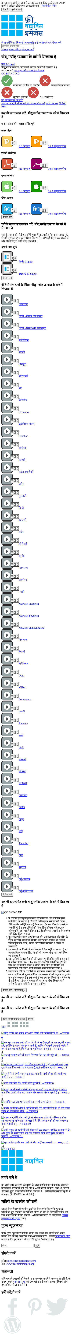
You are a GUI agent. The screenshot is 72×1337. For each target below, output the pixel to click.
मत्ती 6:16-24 (8, 64)
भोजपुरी (22, 364)
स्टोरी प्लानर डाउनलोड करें (14, 1019)
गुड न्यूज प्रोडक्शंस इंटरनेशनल (29, 70)
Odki (21, 675)
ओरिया (22, 687)
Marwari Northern (29, 603)
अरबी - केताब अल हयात (30, 316)
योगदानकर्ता (27, 42)
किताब (4, 49)
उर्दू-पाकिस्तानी (26, 891)
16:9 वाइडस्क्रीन (57, 146)
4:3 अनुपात (24, 146)
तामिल (22, 807)
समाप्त (30, 1019)
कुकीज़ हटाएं (17, 9)
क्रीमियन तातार (26, 424)
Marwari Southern (29, 615)
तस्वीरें (8, 42)
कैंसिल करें (7, 217)
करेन (21, 531)
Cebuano (24, 412)
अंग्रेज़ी (22, 447)
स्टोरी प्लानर (52, 103)
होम (3, 42)
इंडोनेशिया (24, 340)
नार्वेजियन (23, 663)
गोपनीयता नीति (49, 6)
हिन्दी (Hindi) (26, 261)
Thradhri (23, 843)
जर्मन (21, 483)
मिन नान (23, 639)
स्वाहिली (23, 783)
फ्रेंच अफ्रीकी (26, 471)
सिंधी (21, 747)
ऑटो (3, 1026)
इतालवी (22, 519)
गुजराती (22, 495)
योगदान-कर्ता (27, 49)
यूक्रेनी (22, 867)
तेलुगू (21, 819)
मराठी (21, 591)
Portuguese (25, 699)
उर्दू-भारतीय (24, 879)
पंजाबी (22, 711)
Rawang (23, 723)
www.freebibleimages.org (20, 1263)
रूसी (21, 735)
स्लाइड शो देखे (8, 103)
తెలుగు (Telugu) (28, 273)
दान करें (57, 42)
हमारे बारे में (48, 42)
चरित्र (17, 49)
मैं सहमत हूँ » (20, 990)
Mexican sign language (31, 627)
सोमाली (22, 759)
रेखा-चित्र (16, 42)
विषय (11, 49)
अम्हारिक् (23, 304)
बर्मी (20, 388)
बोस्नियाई (23, 376)
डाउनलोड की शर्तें (12, 100)
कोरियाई (23, 543)
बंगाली (22, 352)
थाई (21, 831)
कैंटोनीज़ (23, 400)
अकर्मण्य (23, 579)
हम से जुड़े (38, 42)
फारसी (22, 459)
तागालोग (23, 795)
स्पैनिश (22, 771)
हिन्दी (21, 507)
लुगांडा (22, 555)
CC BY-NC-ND (10, 73)
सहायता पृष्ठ (19, 1281)
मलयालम (23, 567)
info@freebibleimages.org (21, 1260)
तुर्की (21, 855)
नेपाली (22, 651)
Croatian (23, 435)
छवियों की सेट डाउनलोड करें (30, 103)
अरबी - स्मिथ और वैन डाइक (32, 328)
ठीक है (5, 9)
